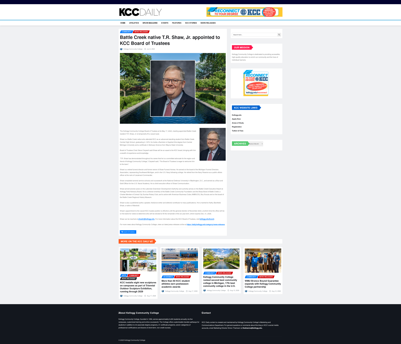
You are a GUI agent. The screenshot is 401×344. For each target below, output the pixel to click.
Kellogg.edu (237, 115)
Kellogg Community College (133, 49)
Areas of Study (238, 123)
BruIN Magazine (150, 23)
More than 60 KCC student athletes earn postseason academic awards (134, 283)
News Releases (208, 23)
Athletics (134, 23)
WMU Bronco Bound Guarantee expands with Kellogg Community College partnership (221, 283)
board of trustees (129, 232)
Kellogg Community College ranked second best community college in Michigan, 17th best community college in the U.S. (178, 281)
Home (123, 23)
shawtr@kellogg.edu (146, 219)
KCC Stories (191, 23)
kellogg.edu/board (207, 219)
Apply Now (236, 119)
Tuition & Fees (237, 130)
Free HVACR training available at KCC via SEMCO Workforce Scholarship (262, 283)
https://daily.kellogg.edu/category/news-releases (206, 224)
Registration (237, 127)
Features (176, 23)
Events (164, 23)
